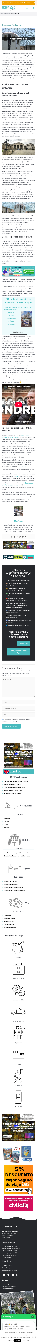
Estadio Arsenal (9, 921)
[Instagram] (12, 537)
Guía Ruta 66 (6, 1237)
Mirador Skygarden (10, 927)
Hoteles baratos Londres (10, 1250)
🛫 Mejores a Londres (18, 580)
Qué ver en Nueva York (9, 1246)
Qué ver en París (7, 1257)
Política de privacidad (9, 1286)
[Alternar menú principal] (27, 8)
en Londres (12, 793)
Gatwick (6, 821)
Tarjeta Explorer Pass (10, 884)
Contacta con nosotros (9, 1270)
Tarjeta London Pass (10, 881)
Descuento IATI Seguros (10, 1231)
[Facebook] (14, 537)
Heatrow (6, 827)
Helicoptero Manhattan (9, 1255)
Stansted (7, 818)
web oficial (22, 466)
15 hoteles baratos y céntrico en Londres (17, 853)
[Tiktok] (20, 537)
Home (2, 13)
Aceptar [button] (17, 1340)
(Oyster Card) (13, 790)
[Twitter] (17, 537)
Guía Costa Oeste (7, 1235)
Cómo (14, 787)
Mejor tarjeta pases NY (9, 1253)
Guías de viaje (6, 1268)
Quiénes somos (7, 1265)
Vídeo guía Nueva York (9, 1233)
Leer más (25, 1340)
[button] (34, 8)
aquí (16, 476)
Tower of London (9, 918)
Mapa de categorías (8, 1242)
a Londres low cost (16, 781)
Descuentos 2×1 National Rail (13, 887)
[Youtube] (25, 537)
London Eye (7, 915)
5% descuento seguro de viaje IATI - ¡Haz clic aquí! (18, 3)
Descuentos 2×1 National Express (14, 890)
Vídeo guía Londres (8, 1240)
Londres (7, 13)
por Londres (12, 784)
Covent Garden (9, 924)
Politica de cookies (8, 1288)
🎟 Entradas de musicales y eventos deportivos (16, 605)
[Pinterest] (23, 537)
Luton (6, 824)
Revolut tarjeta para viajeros (11, 1248)
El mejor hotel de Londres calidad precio (17, 856)
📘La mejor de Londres (17, 625)
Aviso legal (5, 1284)
